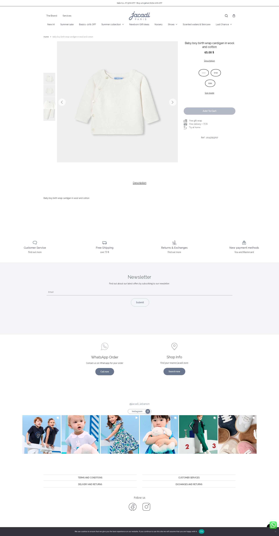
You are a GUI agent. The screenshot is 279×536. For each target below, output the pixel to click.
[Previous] (62, 102)
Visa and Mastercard (244, 252)
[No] (275, 531)
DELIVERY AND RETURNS (90, 484)
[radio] (204, 72)
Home (46, 36)
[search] (226, 15)
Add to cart (209, 111)
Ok (201, 531)
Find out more (35, 252)
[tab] (139, 183)
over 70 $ (104, 252)
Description (139, 182)
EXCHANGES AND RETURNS (189, 484)
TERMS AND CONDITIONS (90, 477)
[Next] (172, 102)
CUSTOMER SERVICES (189, 477)
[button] (41, 434)
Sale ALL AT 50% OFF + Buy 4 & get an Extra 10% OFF (139, 3)
